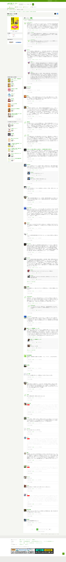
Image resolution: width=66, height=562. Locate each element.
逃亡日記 (12, 98)
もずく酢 (28, 373)
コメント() (36, 59)
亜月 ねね (12, 155)
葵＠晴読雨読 (29, 355)
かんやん (28, 257)
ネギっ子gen (29, 207)
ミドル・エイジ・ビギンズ (15, 123)
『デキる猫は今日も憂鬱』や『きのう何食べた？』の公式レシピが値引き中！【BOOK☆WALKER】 (22, 11)
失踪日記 (12, 83)
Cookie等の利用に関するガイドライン (37, 541)
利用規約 (33, 539)
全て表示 (25, 20)
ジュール (28, 186)
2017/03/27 (39, 488)
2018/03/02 (39, 368)
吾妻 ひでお (12, 84)
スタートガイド (28, 539)
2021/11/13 (40, 116)
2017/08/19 (40, 431)
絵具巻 (28, 519)
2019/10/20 (39, 228)
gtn (27, 196)
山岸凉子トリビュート (14, 128)
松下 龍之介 (12, 145)
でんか (28, 417)
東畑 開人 (12, 124)
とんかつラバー (29, 22)
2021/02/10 (40, 129)
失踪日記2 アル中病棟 (14, 88)
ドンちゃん (32, 32)
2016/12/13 (39, 522)
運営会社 (21, 541)
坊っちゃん (29, 243)
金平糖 (28, 365)
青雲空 (28, 286)
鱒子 (28, 452)
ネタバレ (30, 20)
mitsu (28, 485)
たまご (28, 465)
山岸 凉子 (12, 129)
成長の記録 (29, 509)
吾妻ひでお (12, 94)
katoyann (28, 164)
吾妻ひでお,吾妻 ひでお (14, 80)
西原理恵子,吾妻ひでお (12, 9)
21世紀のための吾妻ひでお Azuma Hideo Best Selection (16, 114)
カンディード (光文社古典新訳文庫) (16, 158)
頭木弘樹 (12, 150)
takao (28, 394)
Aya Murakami (29, 296)
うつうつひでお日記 (14, 103)
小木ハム (28, 49)
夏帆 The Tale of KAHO (14, 138)
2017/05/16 (40, 471)
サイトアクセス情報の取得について (49, 541)
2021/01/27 (39, 143)
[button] (33, 4)
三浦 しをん (12, 134)
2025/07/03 (40, 59)
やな (28, 106)
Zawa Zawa (29, 86)
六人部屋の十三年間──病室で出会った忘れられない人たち (16, 149)
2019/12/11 (40, 217)
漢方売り (28, 121)
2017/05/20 (40, 460)
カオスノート (13, 93)
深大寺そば (29, 403)
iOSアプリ (26, 544)
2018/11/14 (40, 267)
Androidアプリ (22, 544)
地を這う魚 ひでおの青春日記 (15, 108)
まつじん (28, 428)
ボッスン (28, 476)
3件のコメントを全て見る (31, 281)
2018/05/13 (40, 359)
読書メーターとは (22, 539)
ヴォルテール (13, 159)
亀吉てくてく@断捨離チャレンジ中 (33, 328)
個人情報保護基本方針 (27, 541)
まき (28, 437)
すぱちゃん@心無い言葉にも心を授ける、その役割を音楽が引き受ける (39, 149)
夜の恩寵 (12, 133)
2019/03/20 (39, 252)
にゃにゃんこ (29, 316)
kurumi (28, 222)
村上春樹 (12, 139)
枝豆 (28, 95)
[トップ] (7, 9)
